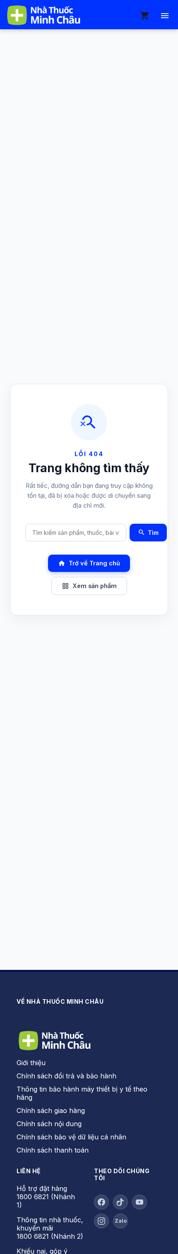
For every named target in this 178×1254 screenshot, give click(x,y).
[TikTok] (120, 1202)
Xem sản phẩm (89, 586)
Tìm (148, 532)
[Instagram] (101, 1221)
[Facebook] (101, 1202)
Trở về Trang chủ (89, 563)
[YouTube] (139, 1202)
